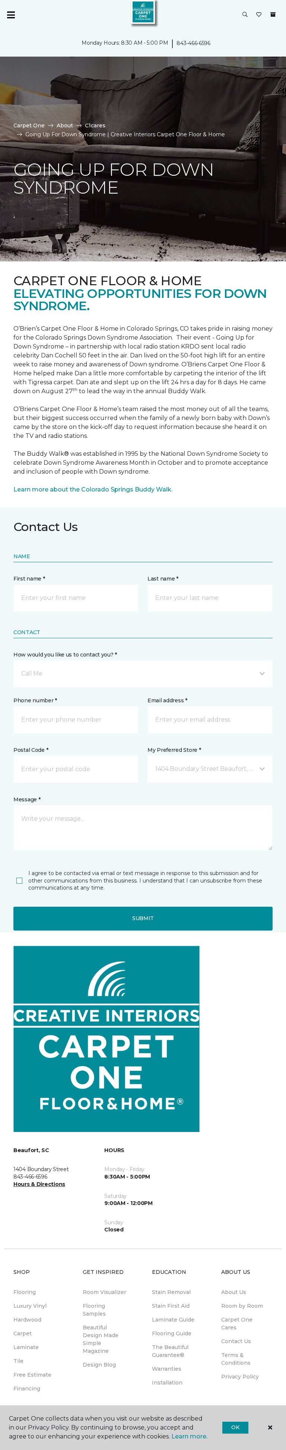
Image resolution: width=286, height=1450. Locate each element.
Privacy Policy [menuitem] (240, 1376)
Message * (26, 799)
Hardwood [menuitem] (27, 1319)
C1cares (95, 125)
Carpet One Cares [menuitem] (236, 1323)
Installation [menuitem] (167, 1382)
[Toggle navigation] (11, 15)
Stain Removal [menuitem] (171, 1292)
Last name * (162, 578)
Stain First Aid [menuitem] (171, 1306)
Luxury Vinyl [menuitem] (30, 1306)
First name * (29, 578)
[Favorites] (259, 15)
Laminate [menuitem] (26, 1347)
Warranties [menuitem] (166, 1368)
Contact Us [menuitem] (236, 1341)
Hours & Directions (39, 1184)
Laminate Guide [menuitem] (173, 1319)
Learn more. (189, 1436)
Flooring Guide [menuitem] (171, 1333)
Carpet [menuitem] (22, 1333)
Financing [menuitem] (26, 1388)
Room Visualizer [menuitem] (104, 1292)
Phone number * (35, 700)
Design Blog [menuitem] (99, 1364)
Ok (235, 1427)
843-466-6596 (193, 43)
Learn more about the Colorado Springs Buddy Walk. (92, 489)
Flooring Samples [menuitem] (94, 1310)
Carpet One (29, 125)
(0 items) (273, 14)
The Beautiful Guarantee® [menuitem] (170, 1351)
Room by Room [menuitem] (242, 1306)
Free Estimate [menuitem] (32, 1374)
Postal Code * (30, 750)
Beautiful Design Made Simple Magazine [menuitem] (100, 1339)
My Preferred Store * (174, 750)
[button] (245, 15)
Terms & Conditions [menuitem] (236, 1359)
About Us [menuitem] (233, 1292)
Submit (143, 918)
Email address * (167, 700)
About (65, 125)
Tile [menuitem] (18, 1361)
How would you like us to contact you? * (65, 654)
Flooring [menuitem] (24, 1292)
